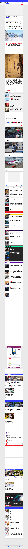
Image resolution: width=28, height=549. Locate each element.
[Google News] (21, 122)
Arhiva (20, 543)
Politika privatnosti (12, 544)
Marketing (8, 543)
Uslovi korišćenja (16, 544)
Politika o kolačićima (17, 543)
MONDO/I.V (10, 90)
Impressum (13, 543)
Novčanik (9, 16)
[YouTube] (16, 122)
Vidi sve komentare (14, 445)
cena (6, 118)
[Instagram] (14, 122)
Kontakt (10, 543)
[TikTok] (19, 122)
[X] (12, 122)
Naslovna (7, 16)
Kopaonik (9, 118)
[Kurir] (2, 0)
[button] (21, 23)
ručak (12, 118)
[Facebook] (9, 122)
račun (15, 118)
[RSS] (19, 185)
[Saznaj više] (22, 493)
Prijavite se (8, 505)
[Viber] (7, 122)
